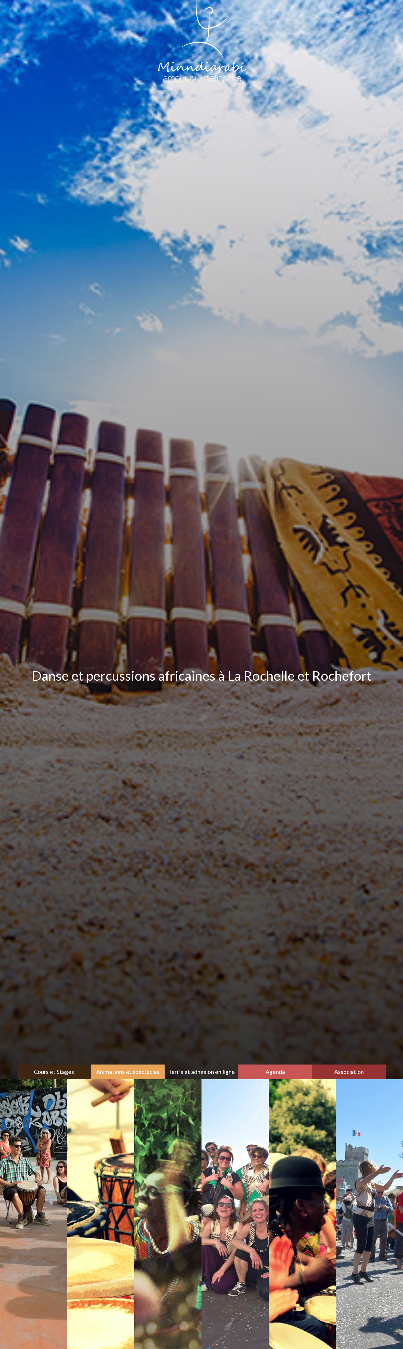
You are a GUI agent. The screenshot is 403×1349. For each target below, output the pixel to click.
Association (349, 1071)
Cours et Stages (54, 1071)
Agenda (275, 1071)
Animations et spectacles (128, 1071)
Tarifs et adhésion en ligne (201, 1071)
